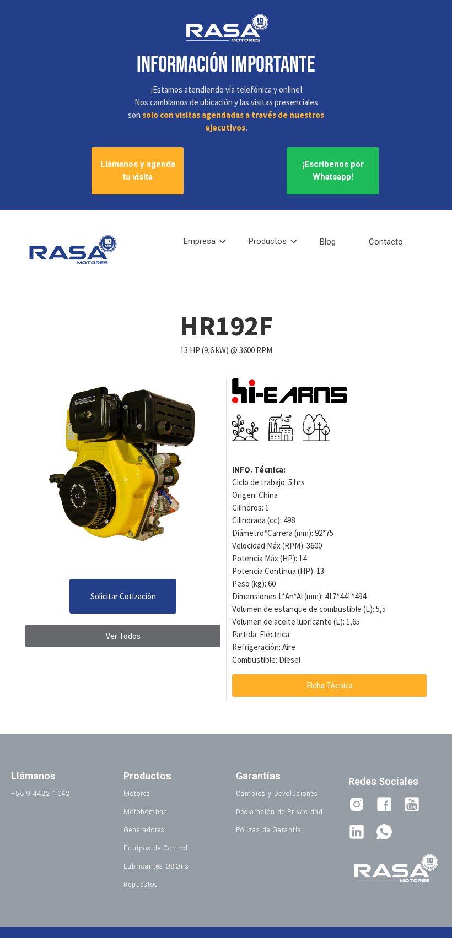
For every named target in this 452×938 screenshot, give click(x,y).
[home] (72, 251)
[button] (205, 241)
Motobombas (145, 812)
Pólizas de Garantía (269, 830)
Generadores (144, 830)
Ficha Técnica (329, 685)
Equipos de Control (155, 848)
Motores (136, 794)
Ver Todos (123, 636)
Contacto (386, 242)
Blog (328, 242)
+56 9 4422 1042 (41, 794)
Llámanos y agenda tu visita (137, 170)
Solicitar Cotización (123, 596)
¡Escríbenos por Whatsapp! (333, 170)
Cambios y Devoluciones (277, 794)
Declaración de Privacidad (279, 812)
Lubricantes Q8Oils (156, 866)
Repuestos (140, 884)
